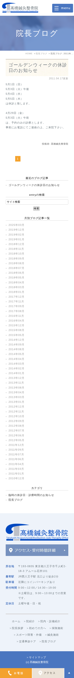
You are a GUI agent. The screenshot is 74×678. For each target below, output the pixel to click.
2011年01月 (16, 473)
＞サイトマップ (36, 657)
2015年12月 (16, 325)
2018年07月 (16, 268)
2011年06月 (16, 459)
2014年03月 (16, 363)
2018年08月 (16, 263)
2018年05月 (16, 277)
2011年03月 (16, 468)
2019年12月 (16, 229)
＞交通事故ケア (26, 641)
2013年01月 (16, 401)
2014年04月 (16, 358)
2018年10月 (16, 253)
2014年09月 (16, 344)
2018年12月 (16, 244)
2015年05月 (16, 335)
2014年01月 (16, 373)
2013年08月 (16, 387)
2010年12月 (16, 478)
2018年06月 (16, 272)
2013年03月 (16, 397)
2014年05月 (16, 354)
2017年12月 (16, 296)
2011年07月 (16, 454)
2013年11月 (16, 382)
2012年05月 (16, 440)
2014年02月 (16, 368)
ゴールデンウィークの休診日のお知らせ (34, 185)
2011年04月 (16, 464)
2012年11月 (16, 411)
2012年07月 (16, 430)
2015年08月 (16, 330)
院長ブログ (16, 499)
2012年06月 (16, 435)
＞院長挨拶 (16, 628)
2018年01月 (16, 291)
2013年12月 (16, 377)
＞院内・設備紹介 (49, 621)
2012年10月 (16, 416)
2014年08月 (16, 349)
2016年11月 (16, 315)
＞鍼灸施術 (52, 634)
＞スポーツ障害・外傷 (27, 634)
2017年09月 (16, 306)
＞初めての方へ (36, 628)
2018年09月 (16, 258)
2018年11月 (16, 248)
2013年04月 (16, 392)
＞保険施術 (56, 628)
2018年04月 (16, 282)
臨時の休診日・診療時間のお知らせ (31, 495)
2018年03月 (16, 287)
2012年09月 (16, 421)
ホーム (16, 621)
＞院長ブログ (47, 641)
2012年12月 (16, 406)
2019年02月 (16, 234)
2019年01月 (16, 239)
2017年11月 (16, 301)
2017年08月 (16, 311)
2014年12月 (16, 339)
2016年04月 (16, 320)
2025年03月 (16, 224)
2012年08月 (16, 425)
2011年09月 (16, 449)
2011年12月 (16, 444)
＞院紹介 (29, 621)
